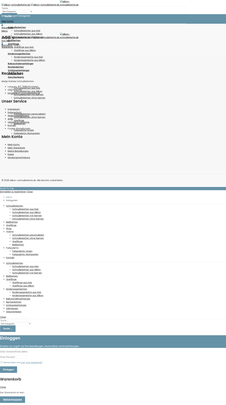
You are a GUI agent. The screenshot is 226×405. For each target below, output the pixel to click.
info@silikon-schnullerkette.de (24, 93)
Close (30, 191)
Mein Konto (14, 144)
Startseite (7, 45)
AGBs (10, 118)
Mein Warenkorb (16, 147)
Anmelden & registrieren (13, 191)
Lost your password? (31, 362)
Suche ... (7, 328)
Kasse (11, 154)
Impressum (14, 109)
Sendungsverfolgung (19, 157)
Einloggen (8, 369)
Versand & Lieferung (18, 122)
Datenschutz (15, 112)
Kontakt (12, 125)
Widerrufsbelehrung (18, 115)
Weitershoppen (12, 399)
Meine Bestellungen (18, 151)
